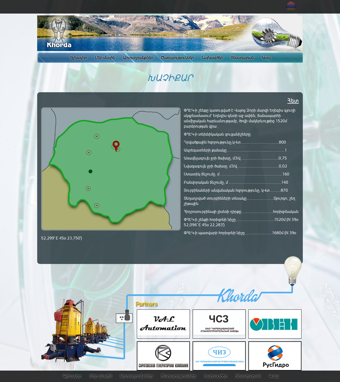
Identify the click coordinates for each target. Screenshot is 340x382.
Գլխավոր (78, 58)
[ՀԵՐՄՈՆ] (97, 136)
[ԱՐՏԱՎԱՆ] (97, 205)
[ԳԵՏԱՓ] (89, 152)
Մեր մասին (105, 58)
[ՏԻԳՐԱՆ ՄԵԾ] (117, 149)
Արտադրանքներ (138, 58)
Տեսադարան (241, 58)
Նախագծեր (211, 58)
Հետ (293, 100)
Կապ (265, 58)
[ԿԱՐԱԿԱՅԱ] (114, 147)
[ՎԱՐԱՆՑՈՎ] (88, 188)
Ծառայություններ (177, 58)
